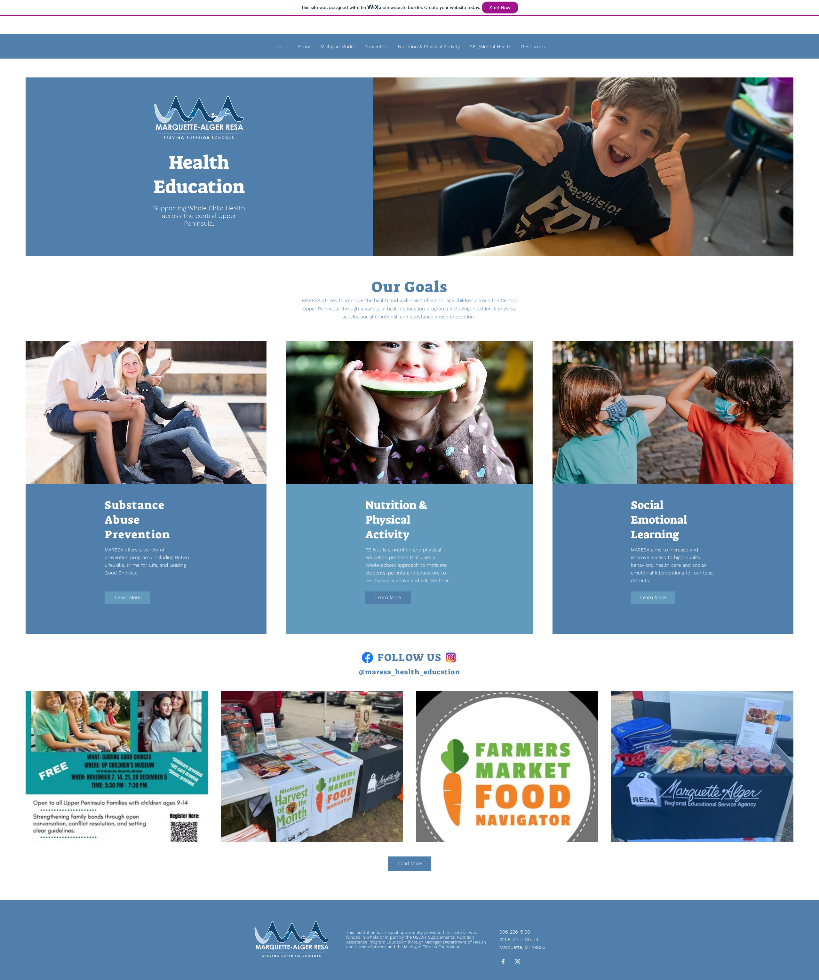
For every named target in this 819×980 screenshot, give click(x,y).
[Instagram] (517, 961)
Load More (410, 863)
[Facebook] (503, 961)
